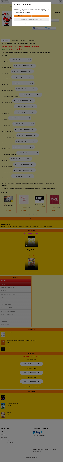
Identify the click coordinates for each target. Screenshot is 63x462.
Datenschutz (36, 23)
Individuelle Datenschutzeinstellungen (31, 19)
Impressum (27, 23)
